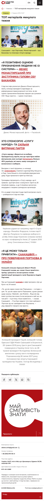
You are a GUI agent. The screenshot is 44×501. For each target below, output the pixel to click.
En (29, 2)
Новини (9, 9)
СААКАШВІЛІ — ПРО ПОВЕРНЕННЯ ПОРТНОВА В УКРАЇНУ (21, 258)
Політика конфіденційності (34, 488)
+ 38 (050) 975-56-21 (8, 454)
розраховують (10, 171)
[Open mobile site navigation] (39, 2)
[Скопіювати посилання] (28, 379)
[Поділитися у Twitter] (16, 379)
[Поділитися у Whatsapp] (22, 379)
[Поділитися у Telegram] (10, 379)
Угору (5, 494)
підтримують (28, 159)
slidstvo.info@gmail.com (9, 448)
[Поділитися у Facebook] (3, 379)
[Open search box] (34, 2)
